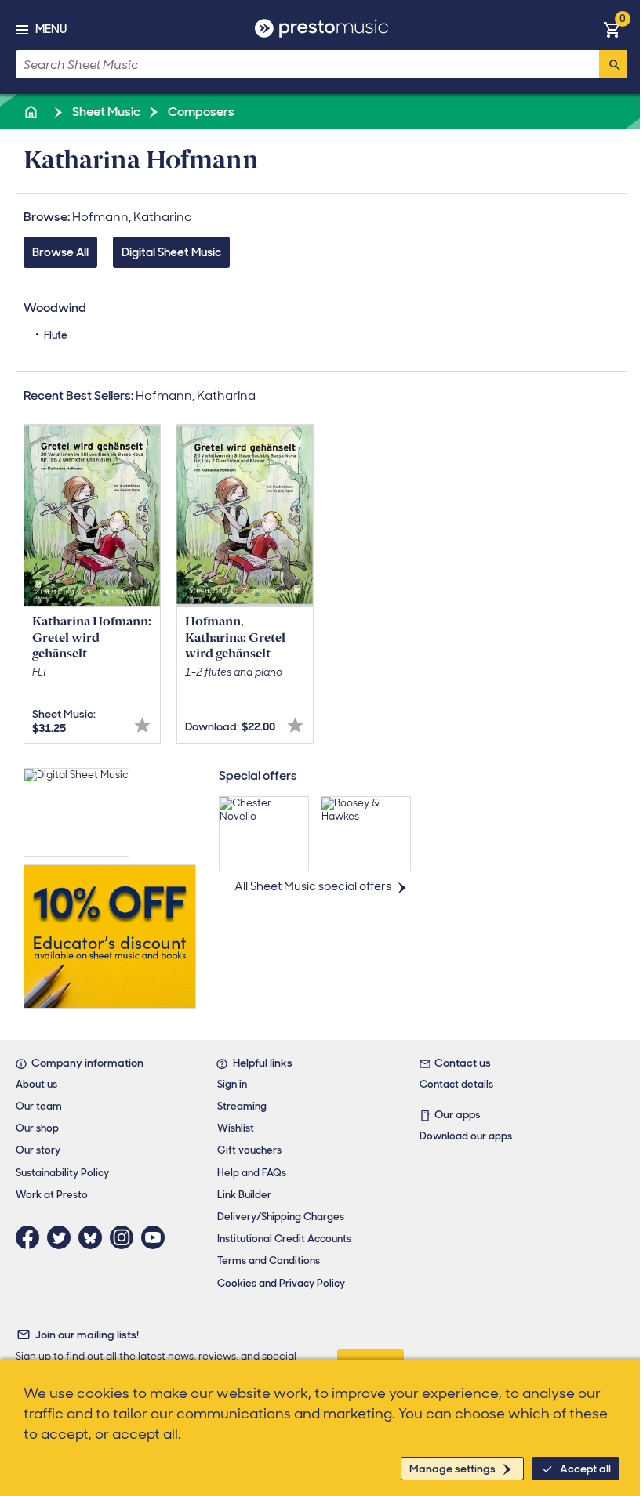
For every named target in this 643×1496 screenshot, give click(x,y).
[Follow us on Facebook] (31, 1237)
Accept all (585, 1469)
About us (36, 1084)
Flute (55, 335)
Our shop (37, 1128)
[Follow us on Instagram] (125, 1237)
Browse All (60, 252)
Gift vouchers (249, 1150)
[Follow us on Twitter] (62, 1237)
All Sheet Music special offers (312, 886)
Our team (39, 1106)
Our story (38, 1150)
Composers (199, 111)
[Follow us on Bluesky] (94, 1237)
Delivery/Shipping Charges (280, 1216)
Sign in (232, 1084)
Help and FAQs (251, 1172)
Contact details (456, 1084)
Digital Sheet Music (171, 252)
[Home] (32, 111)
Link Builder (244, 1194)
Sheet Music (105, 111)
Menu (51, 29)
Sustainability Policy (62, 1172)
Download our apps (466, 1136)
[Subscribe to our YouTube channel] (157, 1237)
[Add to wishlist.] (142, 725)
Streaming (242, 1106)
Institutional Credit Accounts (284, 1238)
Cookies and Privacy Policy (281, 1283)
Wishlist (235, 1128)
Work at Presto (52, 1194)
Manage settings (452, 1469)
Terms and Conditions (268, 1260)
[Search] (613, 64)
